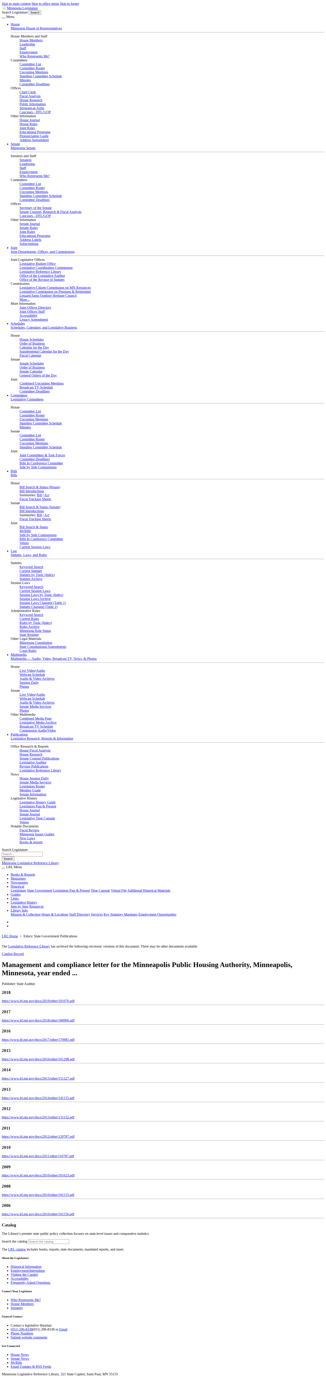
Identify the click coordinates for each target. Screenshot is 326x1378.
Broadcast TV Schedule (36, 387)
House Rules (28, 124)
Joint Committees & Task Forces (42, 455)
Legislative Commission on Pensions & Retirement (55, 291)
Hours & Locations (54, 914)
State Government (39, 890)
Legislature (18, 890)
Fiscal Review (29, 830)
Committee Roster (32, 68)
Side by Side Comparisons (38, 467)
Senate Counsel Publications (39, 758)
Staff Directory (79, 914)
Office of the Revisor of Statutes (42, 279)
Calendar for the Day (34, 347)
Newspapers (19, 882)
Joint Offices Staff (32, 311)
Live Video (27, 670)
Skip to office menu (45, 4)
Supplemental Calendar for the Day (44, 351)
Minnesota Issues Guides (37, 834)
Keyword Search (31, 567)
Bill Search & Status (34, 527)
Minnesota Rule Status (35, 631)
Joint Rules (27, 128)
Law (14, 551)
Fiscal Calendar (30, 355)
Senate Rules (29, 228)
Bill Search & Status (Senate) (40, 507)
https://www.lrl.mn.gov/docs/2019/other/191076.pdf (38, 1001)
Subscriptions (29, 244)
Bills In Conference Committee (41, 463)
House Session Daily (34, 778)
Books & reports (31, 842)
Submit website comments (29, 1337)
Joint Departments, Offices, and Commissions (43, 252)
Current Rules (29, 619)
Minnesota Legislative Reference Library (30, 863)
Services (97, 914)
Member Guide (30, 790)
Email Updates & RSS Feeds (31, 1366)
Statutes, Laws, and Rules (29, 555)
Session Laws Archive (35, 599)
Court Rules (28, 651)
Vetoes (24, 543)
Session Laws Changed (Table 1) (43, 603)
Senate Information (33, 794)
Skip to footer (69, 4)
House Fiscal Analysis (35, 750)
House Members (31, 40)
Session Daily (29, 682)
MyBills (25, 531)
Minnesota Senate (23, 148)
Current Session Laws (35, 547)
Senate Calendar (31, 371)
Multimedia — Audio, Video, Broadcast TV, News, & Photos (54, 659)
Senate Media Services (35, 706)
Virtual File (119, 890)
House (15, 24)
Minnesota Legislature (22, 8)
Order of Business (32, 343)
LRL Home (10, 936)
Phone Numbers (22, 1333)
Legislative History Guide (38, 802)
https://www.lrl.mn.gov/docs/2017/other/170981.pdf (38, 1040)
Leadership (27, 44)
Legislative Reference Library (40, 272)
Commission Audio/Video (38, 730)
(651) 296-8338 (22, 1329)
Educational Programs (35, 132)
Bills (14, 471)
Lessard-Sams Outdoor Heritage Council (48, 295)
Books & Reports (23, 874)
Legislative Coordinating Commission (46, 268)
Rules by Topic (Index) (36, 623)
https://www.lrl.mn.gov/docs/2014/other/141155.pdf (38, 1098)
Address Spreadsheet (34, 140)
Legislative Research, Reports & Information (42, 738)
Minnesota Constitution (36, 643)
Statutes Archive (31, 579)
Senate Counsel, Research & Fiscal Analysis (50, 212)
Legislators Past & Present (38, 806)
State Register (29, 635)
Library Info (19, 910)
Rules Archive (29, 627)
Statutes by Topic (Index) (37, 575)
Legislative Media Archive (38, 722)
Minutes (25, 80)
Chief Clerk (28, 92)
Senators (25, 160)
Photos (24, 686)
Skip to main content (16, 4)
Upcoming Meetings (34, 72)
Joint (14, 248)
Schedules (18, 323)
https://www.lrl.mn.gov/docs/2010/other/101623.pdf (38, 1175)
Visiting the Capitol (24, 1274)
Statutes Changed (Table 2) (38, 607)
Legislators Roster (32, 786)
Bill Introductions (32, 491)
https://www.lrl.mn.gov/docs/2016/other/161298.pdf (38, 1059)
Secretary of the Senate (36, 208)
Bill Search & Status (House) (40, 487)
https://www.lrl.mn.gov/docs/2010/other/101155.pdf (38, 1195)
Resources (36, 906)
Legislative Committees (27, 399)
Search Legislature (15, 12)
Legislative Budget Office (38, 264)
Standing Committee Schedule (41, 76)
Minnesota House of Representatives (36, 28)
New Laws (27, 838)
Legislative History (24, 902)
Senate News (20, 1358)
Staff (23, 48)
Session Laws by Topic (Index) (41, 595)
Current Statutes (31, 571)
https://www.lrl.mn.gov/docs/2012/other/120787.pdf (38, 1136)
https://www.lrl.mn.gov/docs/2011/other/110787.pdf (38, 1156)
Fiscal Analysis (30, 96)
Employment (28, 52)
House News (20, 1354)
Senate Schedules (32, 363)
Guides (16, 894)
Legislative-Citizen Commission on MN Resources (55, 287)
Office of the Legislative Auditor (42, 276)
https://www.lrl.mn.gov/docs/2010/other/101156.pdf (38, 1214)
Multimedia (19, 655)
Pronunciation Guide (34, 136)
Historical (17, 886)
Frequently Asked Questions (30, 1282)
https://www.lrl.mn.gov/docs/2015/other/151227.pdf (38, 1078)
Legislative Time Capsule (37, 818)
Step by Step (19, 906)
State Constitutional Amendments (43, 647)
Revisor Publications (34, 766)
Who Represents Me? (35, 56)
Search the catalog (14, 1241)
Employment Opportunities (157, 914)
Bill (39, 495)
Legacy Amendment (34, 319)
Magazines (18, 878)
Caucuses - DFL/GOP (35, 112)
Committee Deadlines (35, 84)
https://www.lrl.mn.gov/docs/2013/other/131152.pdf (38, 1117)
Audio (40, 670)
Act (46, 495)
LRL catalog (17, 1249)
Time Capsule (100, 890)
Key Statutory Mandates (120, 914)
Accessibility (28, 315)
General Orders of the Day (38, 375)
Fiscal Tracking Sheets (35, 499)
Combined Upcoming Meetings (42, 383)
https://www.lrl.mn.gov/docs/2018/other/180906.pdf (38, 1020)
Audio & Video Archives (37, 678)
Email (63, 1329)
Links (15, 898)
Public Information (33, 104)
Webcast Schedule (32, 674)
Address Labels (30, 240)
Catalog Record (13, 954)
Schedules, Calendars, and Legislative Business (44, 327)
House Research (31, 100)
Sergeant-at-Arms (32, 108)
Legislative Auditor (33, 762)
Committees (19, 395)
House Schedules (32, 339)
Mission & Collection (26, 914)
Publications (19, 734)
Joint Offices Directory (35, 307)
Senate (15, 144)
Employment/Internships (28, 1270)
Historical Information (26, 1267)
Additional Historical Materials (148, 890)
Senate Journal (30, 224)
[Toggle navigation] (3, 18)
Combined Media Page (36, 718)
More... (25, 299)
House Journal (30, 120)
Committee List (30, 64)
